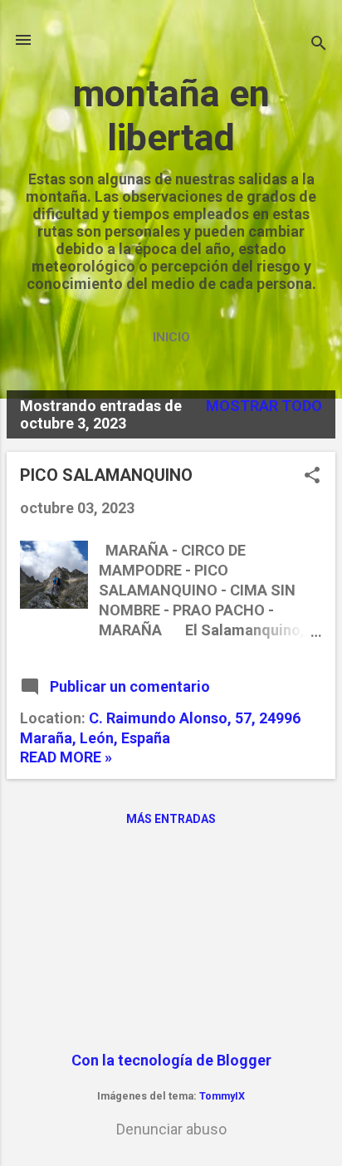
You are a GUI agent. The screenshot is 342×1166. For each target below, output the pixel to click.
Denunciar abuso (171, 1129)
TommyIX (222, 1096)
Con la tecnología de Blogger (171, 1060)
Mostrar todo (264, 405)
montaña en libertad (171, 115)
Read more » (66, 757)
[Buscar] (319, 45)
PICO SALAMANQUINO (106, 475)
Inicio (171, 337)
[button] (312, 477)
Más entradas (171, 819)
